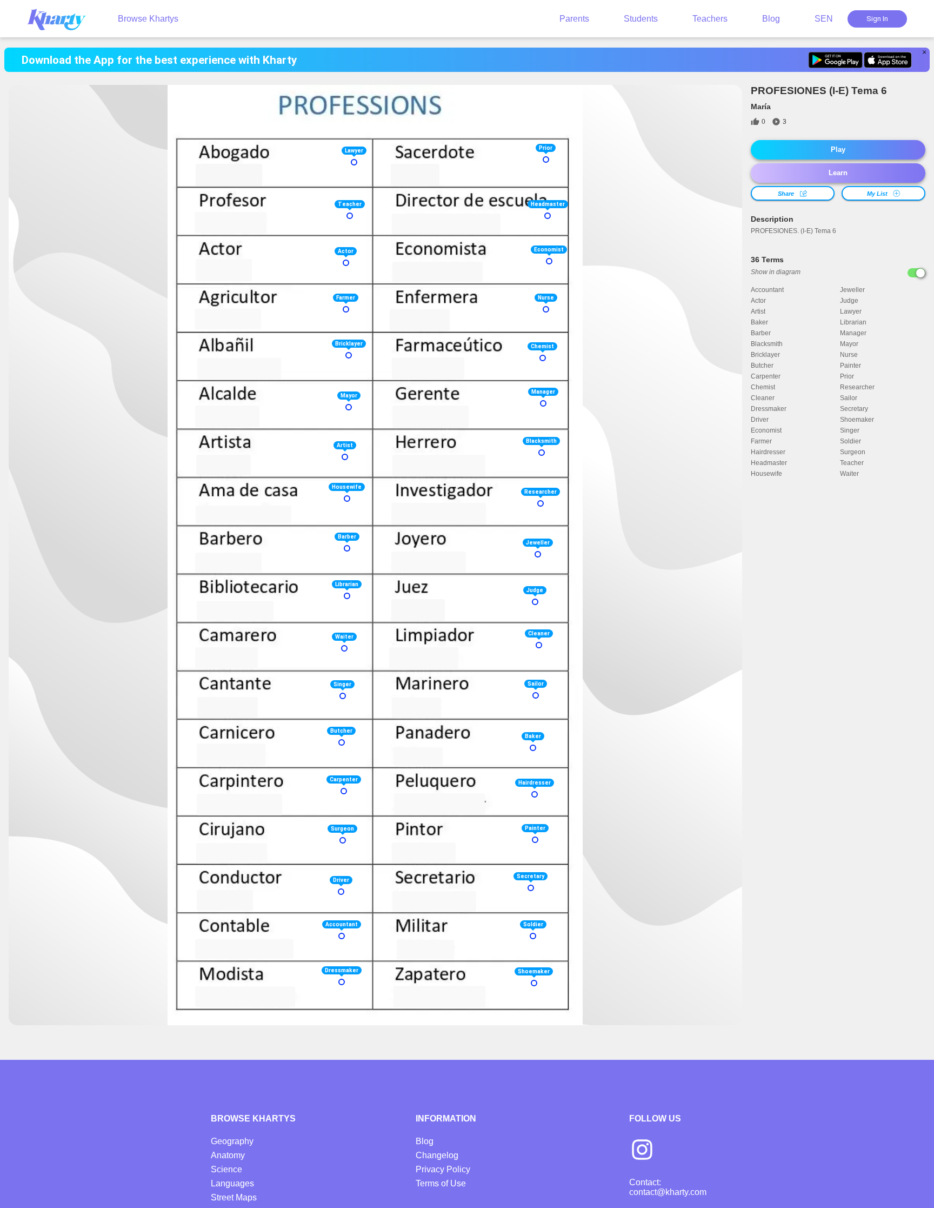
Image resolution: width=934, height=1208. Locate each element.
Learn (838, 173)
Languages (232, 1183)
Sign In (877, 19)
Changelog (437, 1155)
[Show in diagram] (916, 272)
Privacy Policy (443, 1169)
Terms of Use (441, 1183)
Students (641, 18)
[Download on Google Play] (835, 60)
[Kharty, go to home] (61, 18)
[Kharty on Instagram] (642, 1151)
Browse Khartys (148, 18)
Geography (232, 1141)
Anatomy (228, 1155)
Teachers (710, 18)
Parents (574, 18)
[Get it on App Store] (887, 60)
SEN (824, 18)
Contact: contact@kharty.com (667, 1187)
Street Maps (234, 1197)
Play (838, 149)
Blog (771, 18)
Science (226, 1169)
